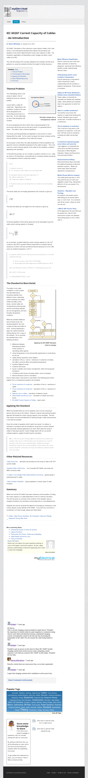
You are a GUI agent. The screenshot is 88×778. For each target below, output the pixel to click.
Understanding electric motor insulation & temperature (67, 76)
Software (39, 707)
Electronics (15, 697)
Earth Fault (32, 695)
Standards (26, 516)
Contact (53, 773)
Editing (38, 695)
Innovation (27, 702)
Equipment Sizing (14, 518)
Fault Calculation (26, 700)
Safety (28, 707)
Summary (15, 81)
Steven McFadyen (13, 541)
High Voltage (55, 700)
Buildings (28, 693)
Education (44, 695)
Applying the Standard (19, 76)
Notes (16, 22)
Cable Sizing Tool (12, 461)
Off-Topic (27, 704)
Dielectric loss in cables (19, 393)
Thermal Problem (17, 72)
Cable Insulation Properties (15, 481)
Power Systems (47, 704)
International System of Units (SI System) (24, 530)
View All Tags (56, 713)
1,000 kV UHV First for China (67, 209)
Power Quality (36, 705)
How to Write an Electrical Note (18, 759)
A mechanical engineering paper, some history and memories (68, 143)
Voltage (40, 710)
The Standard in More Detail (21, 74)
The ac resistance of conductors (22, 389)
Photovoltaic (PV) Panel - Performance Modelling (26, 534)
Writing (52, 710)
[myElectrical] (16, 12)
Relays (23, 707)
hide (16, 69)
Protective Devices (14, 707)
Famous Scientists (17, 539)
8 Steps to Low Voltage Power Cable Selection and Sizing (25, 475)
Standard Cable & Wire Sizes (16, 468)
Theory (24, 709)
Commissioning (12, 695)
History (10, 702)
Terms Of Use (62, 773)
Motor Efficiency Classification (68, 59)
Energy (21, 697)
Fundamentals (37, 700)
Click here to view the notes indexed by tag (45, 730)
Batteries (22, 693)
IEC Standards (34, 516)
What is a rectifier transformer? (68, 110)
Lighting (33, 702)
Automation (15, 693)
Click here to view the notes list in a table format (45, 722)
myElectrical (18, 705)
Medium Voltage (47, 702)
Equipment (28, 697)
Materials (39, 702)
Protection (58, 705)
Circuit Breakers (52, 693)
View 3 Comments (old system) (20, 680)
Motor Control (57, 702)
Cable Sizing (18, 516)
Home (9, 22)
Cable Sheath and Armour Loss (22, 395)
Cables (11, 516)
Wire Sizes (23, 518)
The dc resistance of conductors (22, 384)
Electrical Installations (55, 695)
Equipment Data (38, 697)
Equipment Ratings (46, 516)
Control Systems (23, 695)
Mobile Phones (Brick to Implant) (68, 175)
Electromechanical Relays (66, 159)
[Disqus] (31, 592)
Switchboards (56, 707)
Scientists (33, 707)
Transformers (33, 710)
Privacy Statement (73, 773)
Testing (17, 710)
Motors (10, 704)
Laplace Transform (16, 532)
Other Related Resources (20, 78)
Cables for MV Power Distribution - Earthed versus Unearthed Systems (69, 94)
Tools (23, 22)
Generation (47, 700)
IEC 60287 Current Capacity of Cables (24, 400)
